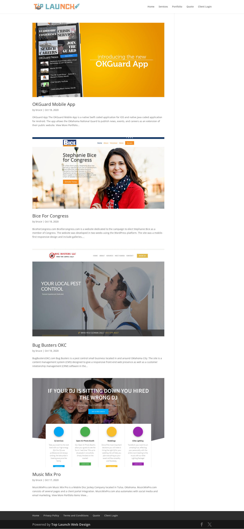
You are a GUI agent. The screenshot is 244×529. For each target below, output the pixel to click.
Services (163, 6)
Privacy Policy (51, 515)
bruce (39, 109)
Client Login (205, 6)
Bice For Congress (50, 216)
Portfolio (177, 6)
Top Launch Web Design (70, 524)
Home (151, 6)
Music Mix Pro (46, 474)
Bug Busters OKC (49, 345)
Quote (190, 6)
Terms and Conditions (75, 515)
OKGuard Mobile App (53, 104)
